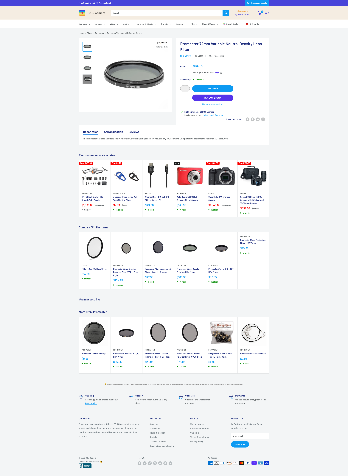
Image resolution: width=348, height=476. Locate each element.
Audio (126, 24)
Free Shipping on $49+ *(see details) (95, 3)
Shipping (194, 432)
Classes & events (158, 441)
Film (192, 24)
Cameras (83, 24)
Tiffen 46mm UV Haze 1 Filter (94, 269)
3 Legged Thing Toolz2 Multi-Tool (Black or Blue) (126, 198)
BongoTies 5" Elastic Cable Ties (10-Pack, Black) (220, 355)
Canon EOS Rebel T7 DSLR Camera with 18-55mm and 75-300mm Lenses (252, 200)
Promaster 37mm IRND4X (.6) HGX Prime (221, 270)
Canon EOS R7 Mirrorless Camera (219, 198)
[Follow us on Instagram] (150, 463)
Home (81, 33)
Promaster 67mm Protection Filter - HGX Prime (252, 241)
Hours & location (157, 432)
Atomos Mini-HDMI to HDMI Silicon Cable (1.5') (157, 198)
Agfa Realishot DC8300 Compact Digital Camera (187, 198)
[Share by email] (263, 119)
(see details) (91, 403)
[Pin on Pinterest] (253, 119)
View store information (213, 115)
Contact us (155, 428)
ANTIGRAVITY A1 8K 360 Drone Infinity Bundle (92, 198)
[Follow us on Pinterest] (155, 463)
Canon (211, 193)
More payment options (212, 104)
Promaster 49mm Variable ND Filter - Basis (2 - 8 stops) (158, 270)
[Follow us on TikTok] (165, 463)
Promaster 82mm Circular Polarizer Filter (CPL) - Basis (189, 355)
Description (90, 131)
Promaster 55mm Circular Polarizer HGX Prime (188, 270)
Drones (179, 24)
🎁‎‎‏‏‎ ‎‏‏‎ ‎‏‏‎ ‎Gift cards (252, 24)
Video (112, 24)
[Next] (269, 188)
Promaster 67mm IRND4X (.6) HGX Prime (126, 355)
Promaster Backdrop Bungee (253, 353)
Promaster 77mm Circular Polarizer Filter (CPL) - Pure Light (125, 272)
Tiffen (84, 265)
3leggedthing (119, 193)
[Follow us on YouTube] (160, 463)
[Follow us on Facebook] (139, 463)
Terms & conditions (199, 437)
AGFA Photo (181, 193)
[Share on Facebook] (247, 119)
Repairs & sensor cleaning (162, 446)
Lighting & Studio (144, 24)
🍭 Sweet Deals (230, 24)
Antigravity (87, 193)
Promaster (99, 33)
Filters (89, 33)
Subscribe (240, 444)
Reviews (133, 131)
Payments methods (199, 428)
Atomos (148, 193)
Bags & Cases (208, 24)
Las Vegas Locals (259, 3)
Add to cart (212, 88)
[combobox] (167, 13)
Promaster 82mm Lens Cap (93, 353)
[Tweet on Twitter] (258, 119)
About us (154, 424)
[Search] (226, 13)
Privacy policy (196, 441)
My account (240, 14)
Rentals (153, 437)
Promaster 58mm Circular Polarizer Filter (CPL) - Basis (157, 355)
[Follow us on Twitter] (145, 463)
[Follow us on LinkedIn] (170, 463)
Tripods (164, 24)
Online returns (197, 424)
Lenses (98, 24)
